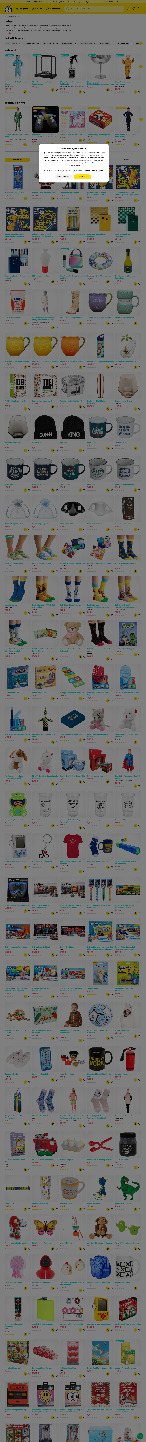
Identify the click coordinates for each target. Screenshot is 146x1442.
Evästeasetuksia (63, 177)
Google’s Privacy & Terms (94, 170)
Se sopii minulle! (82, 177)
